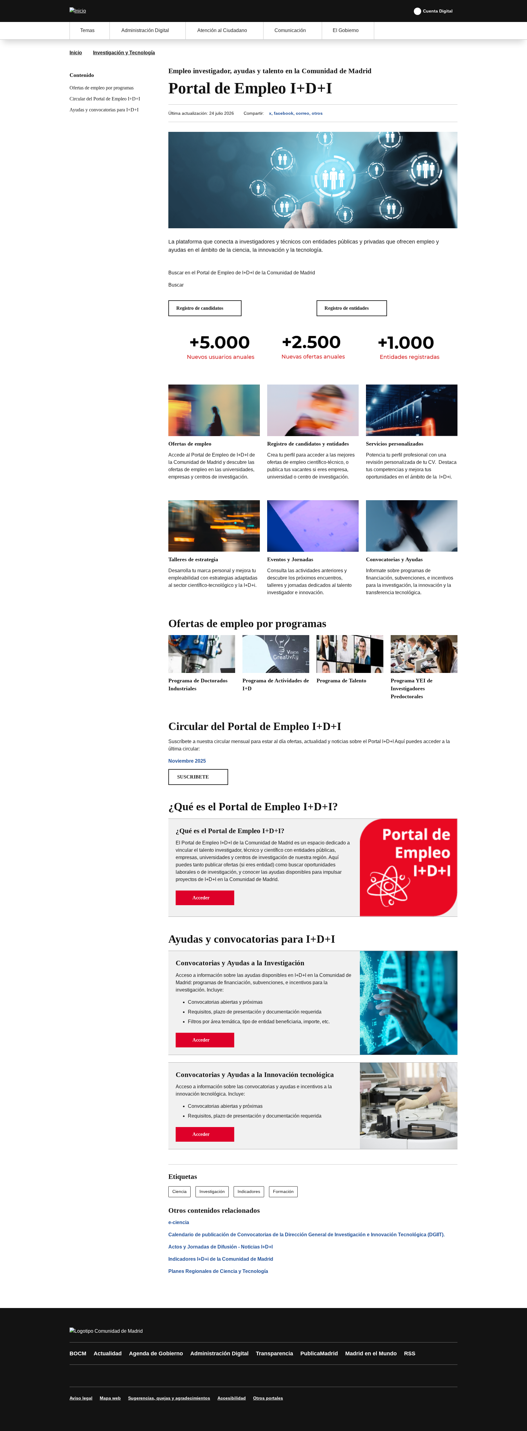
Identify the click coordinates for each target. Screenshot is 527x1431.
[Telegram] (224, 1375)
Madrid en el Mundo (371, 1353)
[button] (205, 308)
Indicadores (249, 1191)
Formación (283, 1191)
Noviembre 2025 (187, 761)
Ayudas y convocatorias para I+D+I (104, 109)
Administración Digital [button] (145, 30)
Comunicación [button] (290, 30)
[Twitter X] (114, 1375)
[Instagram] (96, 1375)
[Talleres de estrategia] (214, 550)
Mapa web (110, 1398)
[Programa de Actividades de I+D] (275, 665)
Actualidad (108, 1353)
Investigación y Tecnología (124, 52)
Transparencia (274, 1353)
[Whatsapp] (169, 1375)
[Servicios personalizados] (411, 439)
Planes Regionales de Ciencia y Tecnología (218, 1271)
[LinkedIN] (151, 1375)
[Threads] (242, 1375)
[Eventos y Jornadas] (313, 549)
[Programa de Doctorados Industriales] (201, 665)
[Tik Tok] (187, 1375)
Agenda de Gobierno (156, 1353)
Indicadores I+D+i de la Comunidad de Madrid (220, 1259)
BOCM (78, 1353)
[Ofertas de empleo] (214, 439)
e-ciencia (178, 1222)
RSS (409, 1353)
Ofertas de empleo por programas (102, 87)
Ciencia (179, 1191)
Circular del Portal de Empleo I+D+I (105, 98)
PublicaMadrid (319, 1353)
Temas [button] (87, 30)
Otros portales (268, 1398)
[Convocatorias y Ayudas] (411, 549)
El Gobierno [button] (346, 30)
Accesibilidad (231, 1398)
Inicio (76, 52)
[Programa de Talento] (350, 661)
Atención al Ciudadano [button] (222, 30)
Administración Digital (219, 1353)
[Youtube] (133, 1375)
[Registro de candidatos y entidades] (313, 434)
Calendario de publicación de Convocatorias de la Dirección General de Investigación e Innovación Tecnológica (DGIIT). (306, 1234)
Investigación (212, 1191)
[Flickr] (206, 1375)
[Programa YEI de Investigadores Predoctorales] (424, 669)
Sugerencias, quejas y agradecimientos (169, 1398)
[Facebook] (78, 1375)
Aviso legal (81, 1398)
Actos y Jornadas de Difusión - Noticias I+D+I (220, 1246)
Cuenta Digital (438, 11)
